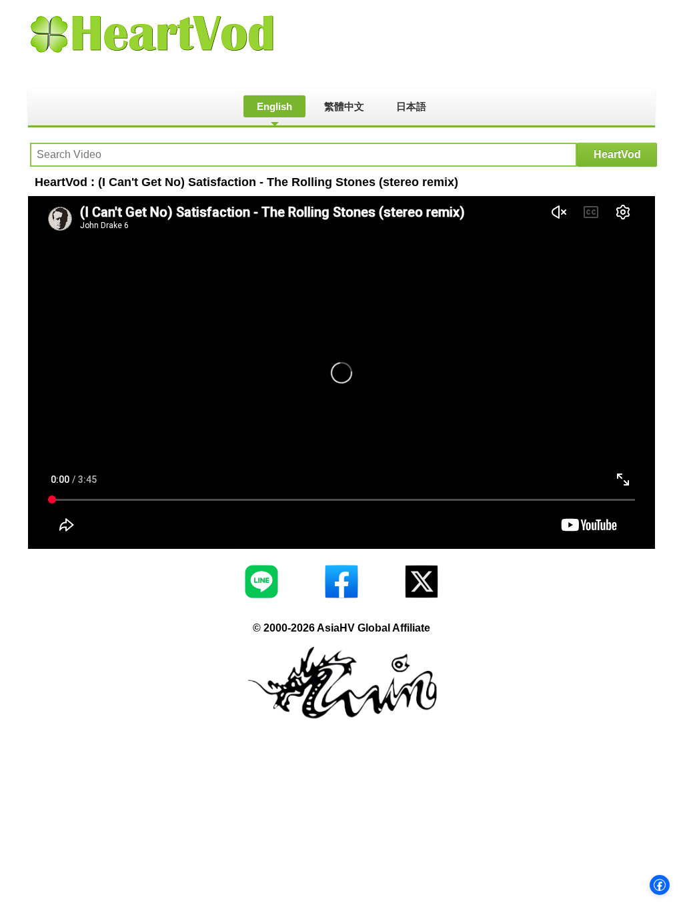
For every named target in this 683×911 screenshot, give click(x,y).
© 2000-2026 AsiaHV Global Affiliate (341, 628)
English (274, 106)
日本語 (411, 106)
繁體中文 (344, 106)
